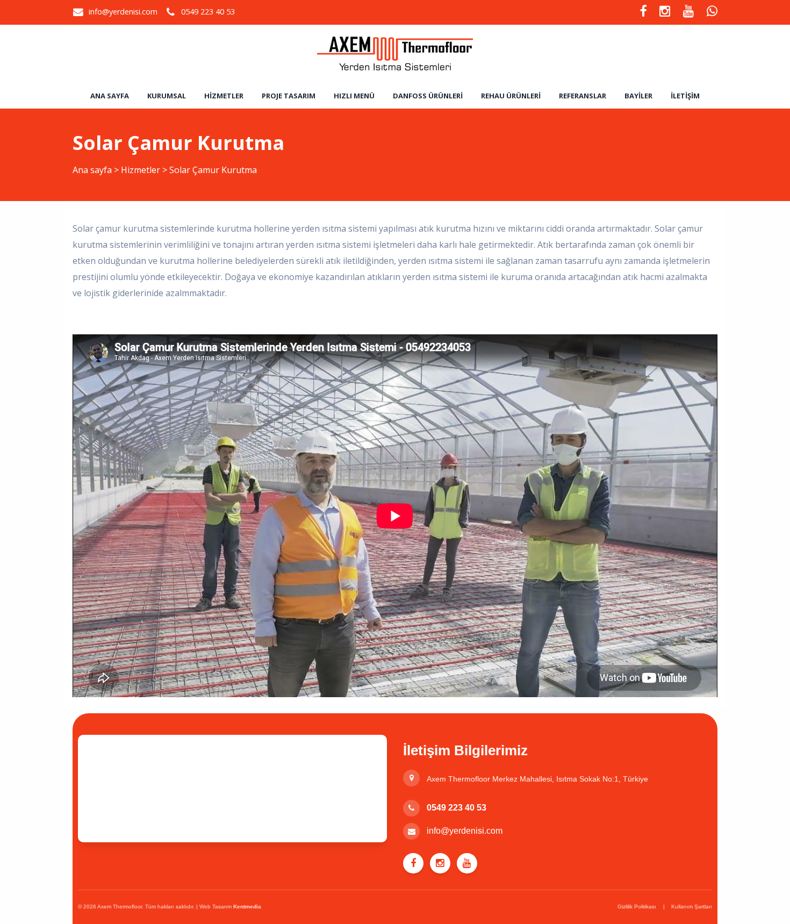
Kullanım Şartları (691, 906)
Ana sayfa (109, 96)
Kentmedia (247, 906)
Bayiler (638, 96)
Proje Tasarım (288, 96)
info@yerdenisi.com (123, 11)
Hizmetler (223, 96)
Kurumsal (166, 96)
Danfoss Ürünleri (428, 96)
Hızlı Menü (354, 96)
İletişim (685, 96)
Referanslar (582, 96)
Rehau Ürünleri (511, 96)
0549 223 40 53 (456, 807)
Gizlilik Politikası (636, 906)
